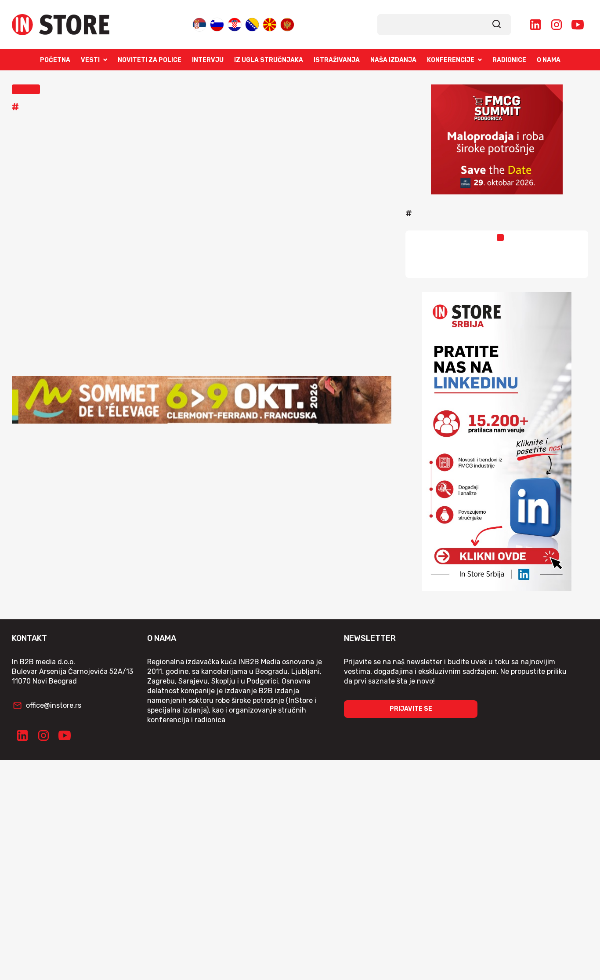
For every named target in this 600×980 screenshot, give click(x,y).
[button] (26, 89)
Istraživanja (337, 60)
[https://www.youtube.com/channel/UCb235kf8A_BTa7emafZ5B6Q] (577, 24)
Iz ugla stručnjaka (268, 60)
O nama (548, 60)
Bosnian (252, 22)
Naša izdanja (393, 60)
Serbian (199, 22)
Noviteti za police (149, 60)
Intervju (208, 60)
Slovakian (217, 22)
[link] (497, 25)
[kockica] (496, 139)
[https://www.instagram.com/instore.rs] (556, 24)
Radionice (509, 60)
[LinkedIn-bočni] (496, 441)
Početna (55, 60)
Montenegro (287, 22)
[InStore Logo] (60, 24)
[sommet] (201, 400)
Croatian (234, 22)
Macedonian (269, 22)
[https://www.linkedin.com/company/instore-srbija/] (535, 24)
